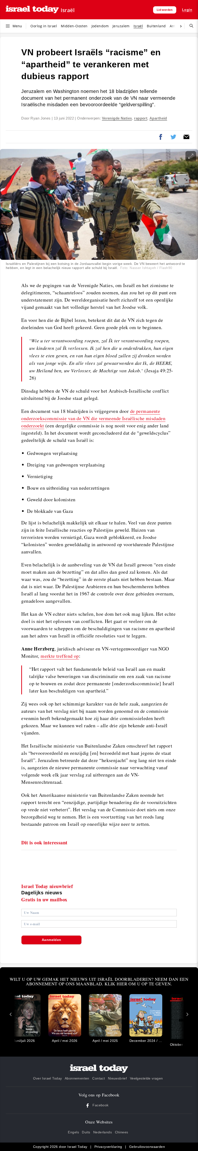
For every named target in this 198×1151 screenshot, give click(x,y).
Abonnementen (77, 1078)
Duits (86, 1132)
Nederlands (102, 1132)
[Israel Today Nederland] (32, 10)
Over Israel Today (47, 1078)
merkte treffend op (60, 656)
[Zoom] (190, 156)
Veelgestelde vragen (146, 1078)
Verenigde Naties (117, 118)
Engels (73, 1132)
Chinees (121, 1132)
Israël (68, 10)
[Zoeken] (189, 26)
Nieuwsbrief (117, 1078)
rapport (140, 118)
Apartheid (158, 118)
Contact (98, 1078)
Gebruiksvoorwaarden (147, 1147)
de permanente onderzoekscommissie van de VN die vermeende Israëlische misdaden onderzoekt (93, 418)
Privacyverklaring (108, 1147)
